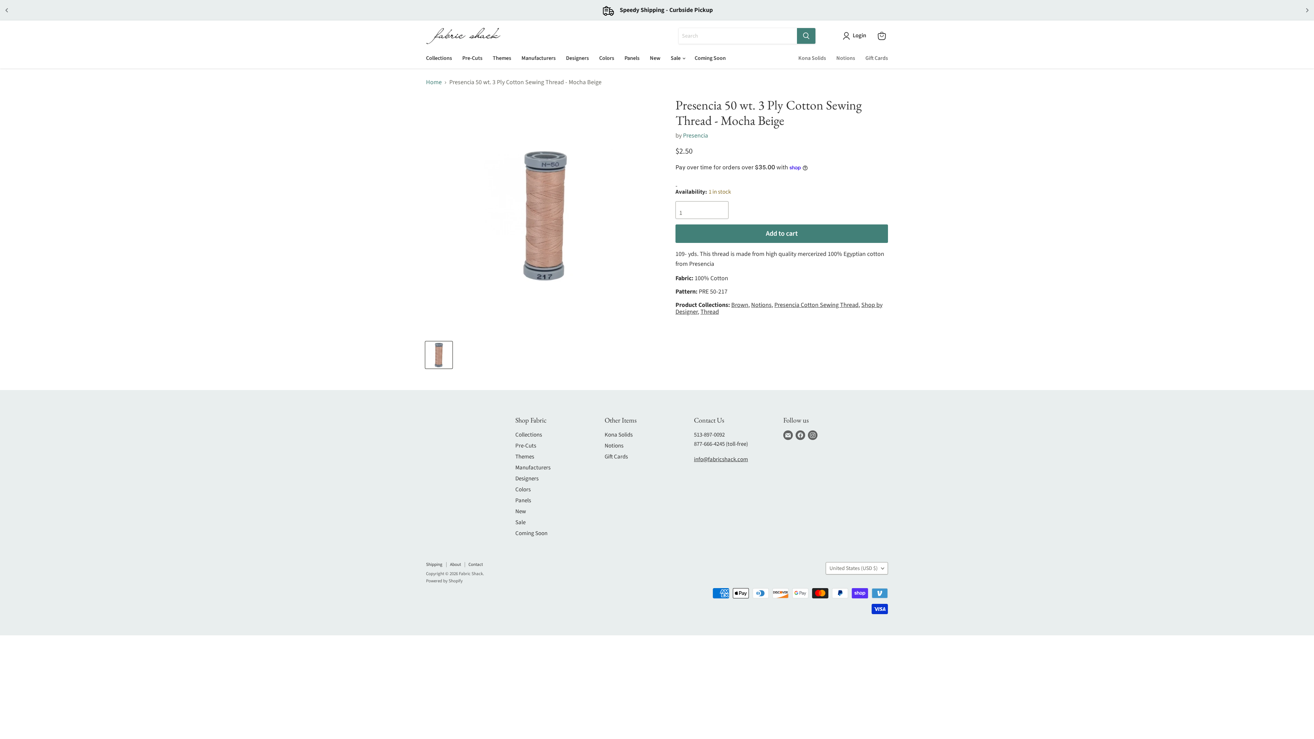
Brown (739, 305)
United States (853, 568)
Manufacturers (538, 58)
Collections (439, 58)
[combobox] (738, 36)
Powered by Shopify (444, 581)
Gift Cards (876, 58)
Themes (502, 58)
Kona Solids (812, 58)
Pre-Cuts (472, 58)
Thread (709, 312)
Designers (577, 58)
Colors (606, 58)
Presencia (695, 135)
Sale (676, 58)
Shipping (434, 564)
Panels (632, 58)
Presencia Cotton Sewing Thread (816, 305)
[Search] (806, 36)
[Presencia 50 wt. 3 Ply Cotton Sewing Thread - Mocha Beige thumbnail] (438, 354)
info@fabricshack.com (721, 459)
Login (859, 36)
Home (434, 82)
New (655, 58)
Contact (475, 564)
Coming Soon (710, 58)
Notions (845, 58)
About (455, 564)
